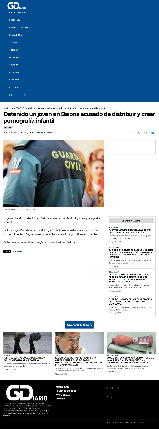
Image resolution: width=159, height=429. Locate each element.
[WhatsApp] (145, 133)
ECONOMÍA (114, 272)
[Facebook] (19, 95)
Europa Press (44, 132)
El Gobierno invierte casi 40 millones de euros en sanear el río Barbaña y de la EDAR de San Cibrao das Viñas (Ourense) (131, 253)
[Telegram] (152, 133)
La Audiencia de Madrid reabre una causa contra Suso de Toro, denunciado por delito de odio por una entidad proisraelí (79, 361)
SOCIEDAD (114, 247)
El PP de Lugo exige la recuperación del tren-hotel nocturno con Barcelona (130, 301)
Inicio (6, 108)
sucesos (17, 251)
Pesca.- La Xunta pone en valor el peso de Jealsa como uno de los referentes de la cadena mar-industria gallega (129, 278)
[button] (10, 95)
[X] (24, 95)
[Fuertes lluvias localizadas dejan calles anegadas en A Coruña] (27, 343)
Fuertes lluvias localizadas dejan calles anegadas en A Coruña (130, 231)
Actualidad (113, 355)
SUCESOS (16, 108)
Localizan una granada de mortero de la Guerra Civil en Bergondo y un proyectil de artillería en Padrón (130, 360)
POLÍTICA (113, 297)
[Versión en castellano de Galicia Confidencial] (16, 5)
